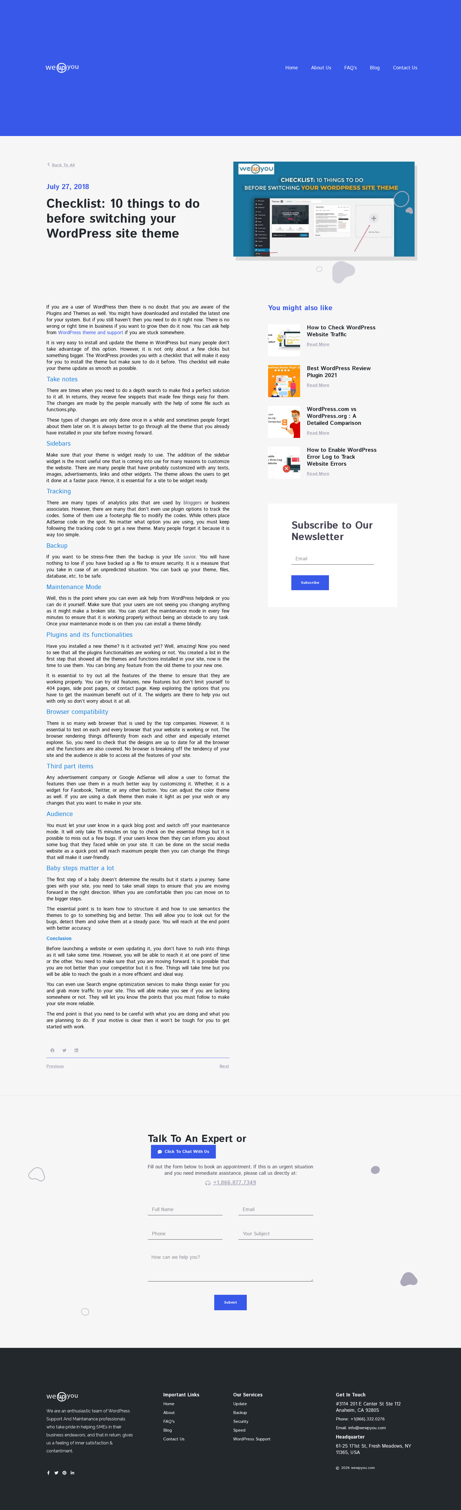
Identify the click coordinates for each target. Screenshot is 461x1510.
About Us (321, 68)
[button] (52, 1050)
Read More (318, 344)
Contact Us (405, 68)
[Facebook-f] (48, 1473)
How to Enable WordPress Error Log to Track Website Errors (342, 457)
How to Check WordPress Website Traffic (341, 331)
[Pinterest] (64, 1473)
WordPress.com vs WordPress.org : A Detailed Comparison (334, 416)
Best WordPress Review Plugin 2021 (339, 372)
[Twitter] (56, 1473)
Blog (375, 68)
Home (291, 68)
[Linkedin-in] (72, 1473)
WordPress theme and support (90, 332)
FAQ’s (350, 68)
